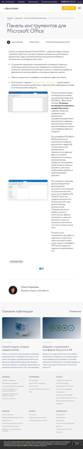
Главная (10, 18)
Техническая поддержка (64, 389)
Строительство (7, 420)
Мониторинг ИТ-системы (64, 386)
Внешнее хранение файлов (65, 401)
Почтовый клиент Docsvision (44, 82)
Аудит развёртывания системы (66, 398)
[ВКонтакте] (40, 269)
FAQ (30, 392)
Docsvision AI (33, 386)
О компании (10, 2)
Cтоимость (32, 414)
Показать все (75, 311)
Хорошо (77, 443)
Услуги (59, 377)
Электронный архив (9, 380)
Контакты (59, 432)
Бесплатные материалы (49, 2)
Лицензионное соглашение (38, 420)
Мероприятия (60, 417)
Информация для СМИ (63, 429)
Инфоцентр (18, 18)
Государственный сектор (10, 426)
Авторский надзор (62, 383)
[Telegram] (43, 269)
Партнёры (21, 2)
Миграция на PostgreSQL (64, 395)
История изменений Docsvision (35, 18)
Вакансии (59, 426)
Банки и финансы (8, 414)
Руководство (60, 414)
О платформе (33, 380)
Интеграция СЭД (16, 261)
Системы (6, 377)
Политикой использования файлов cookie (25, 444)
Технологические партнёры (65, 423)
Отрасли (5, 411)
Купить (32, 411)
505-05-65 (68, 2)
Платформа (34, 377)
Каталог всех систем (9, 398)
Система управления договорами (13, 386)
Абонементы (60, 392)
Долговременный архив (10, 383)
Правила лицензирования (37, 417)
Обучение (59, 403)
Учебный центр (33, 2)
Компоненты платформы (37, 383)
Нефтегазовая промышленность (12, 417)
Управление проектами (64, 380)
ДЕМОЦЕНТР (69, 8)
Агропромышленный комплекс (12, 423)
